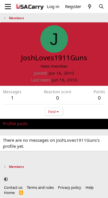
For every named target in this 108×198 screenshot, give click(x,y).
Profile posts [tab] (15, 123)
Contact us (13, 187)
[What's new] (89, 6)
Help (90, 187)
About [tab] (95, 123)
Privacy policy (69, 187)
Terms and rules (40, 187)
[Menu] (8, 6)
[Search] (101, 6)
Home (9, 192)
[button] (6, 179)
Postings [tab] (74, 123)
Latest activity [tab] (46, 123)
